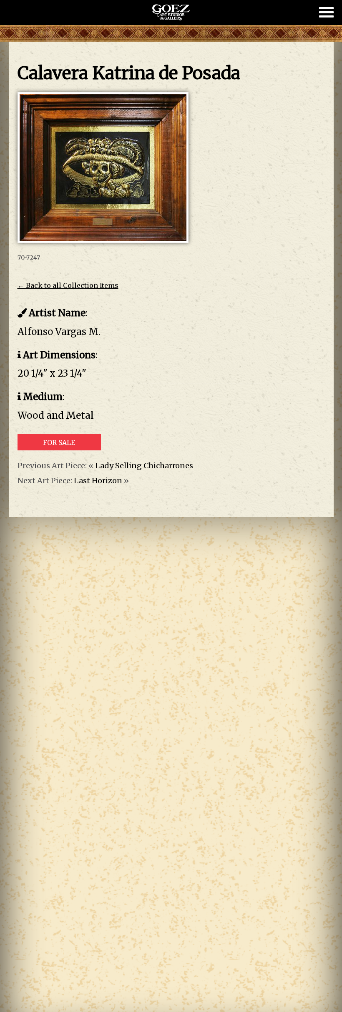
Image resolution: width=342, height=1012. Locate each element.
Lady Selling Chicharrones (144, 465)
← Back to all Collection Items (68, 285)
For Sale (59, 442)
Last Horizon (98, 480)
